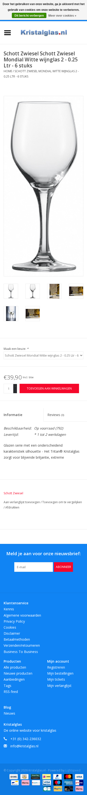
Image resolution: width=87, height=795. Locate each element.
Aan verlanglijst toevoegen (22, 502)
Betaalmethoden (17, 639)
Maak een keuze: (16, 349)
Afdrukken (12, 507)
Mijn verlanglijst (59, 685)
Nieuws (9, 713)
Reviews (55, 414)
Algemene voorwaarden (22, 615)
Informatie (13, 414)
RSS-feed (11, 691)
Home (8, 71)
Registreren (56, 667)
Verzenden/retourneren (22, 645)
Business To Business (21, 651)
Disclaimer (12, 633)
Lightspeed (72, 770)
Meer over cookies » (62, 15)
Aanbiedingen (14, 679)
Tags (7, 685)
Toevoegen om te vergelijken (62, 502)
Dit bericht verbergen (29, 15)
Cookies (10, 627)
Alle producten (15, 667)
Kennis (9, 609)
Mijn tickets (56, 679)
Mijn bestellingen (60, 673)
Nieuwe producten (18, 673)
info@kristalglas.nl (24, 746)
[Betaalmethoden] (13, 776)
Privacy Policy (14, 621)
